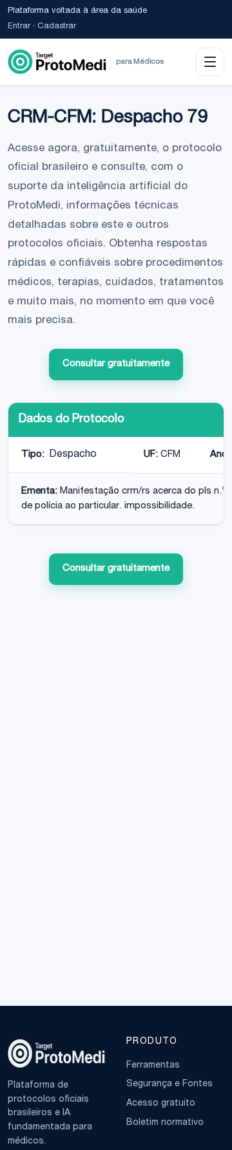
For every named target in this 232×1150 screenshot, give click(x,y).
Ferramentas (153, 1065)
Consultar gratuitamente (116, 364)
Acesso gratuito (160, 1103)
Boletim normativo (165, 1122)
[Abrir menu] (210, 62)
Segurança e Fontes (169, 1084)
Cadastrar (56, 27)
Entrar (19, 27)
